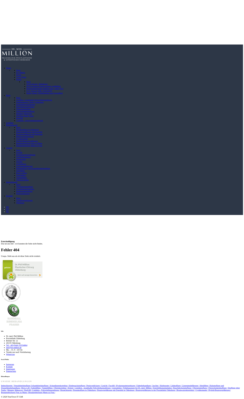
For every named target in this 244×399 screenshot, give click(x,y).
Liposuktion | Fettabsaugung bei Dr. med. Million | (132, 388)
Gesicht (4, 29)
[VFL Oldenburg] (13, 326)
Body (3, 10)
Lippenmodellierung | (191, 386)
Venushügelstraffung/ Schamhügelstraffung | (32, 386)
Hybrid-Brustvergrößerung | (219, 390)
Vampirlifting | (48, 388)
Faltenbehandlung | (144, 386)
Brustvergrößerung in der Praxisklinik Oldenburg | (156, 390)
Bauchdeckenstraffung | (183, 388)
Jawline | (156, 386)
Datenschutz (11, 371)
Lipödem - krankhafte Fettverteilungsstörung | (93, 388)
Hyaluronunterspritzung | (126, 386)
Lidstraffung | (176, 386)
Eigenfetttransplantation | (163, 388)
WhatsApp (10, 354)
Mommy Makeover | (15, 390)
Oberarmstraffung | (200, 388)
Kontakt (4, 41)
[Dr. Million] (17, 64)
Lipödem (5, 16)
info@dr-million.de (13, 347)
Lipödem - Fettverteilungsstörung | (46, 390)
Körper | (71, 388)
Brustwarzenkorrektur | (186, 390)
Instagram (10, 364)
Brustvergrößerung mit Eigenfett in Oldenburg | (116, 390)
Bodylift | (28, 390)
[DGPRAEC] (11, 302)
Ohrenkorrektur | (61, 388)
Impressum (10, 369)
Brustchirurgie (7, 23)
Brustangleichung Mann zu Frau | (41, 392)
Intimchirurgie (7, 35)
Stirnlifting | (205, 386)
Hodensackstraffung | (77, 386)
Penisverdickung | (93, 386)
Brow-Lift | (26, 388)
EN (7, 209)
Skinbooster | (165, 386)
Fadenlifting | (36, 388)
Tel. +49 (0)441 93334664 (16, 345)
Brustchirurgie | (66, 390)
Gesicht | (105, 386)
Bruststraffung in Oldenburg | (85, 390)
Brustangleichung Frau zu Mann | (14, 392)
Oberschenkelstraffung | (218, 388)
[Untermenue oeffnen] (240, 4)
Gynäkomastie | (201, 390)
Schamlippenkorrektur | (59, 386)
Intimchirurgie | (7, 386)
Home (3, 4)
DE (7, 207)
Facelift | (112, 386)
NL (7, 212)
